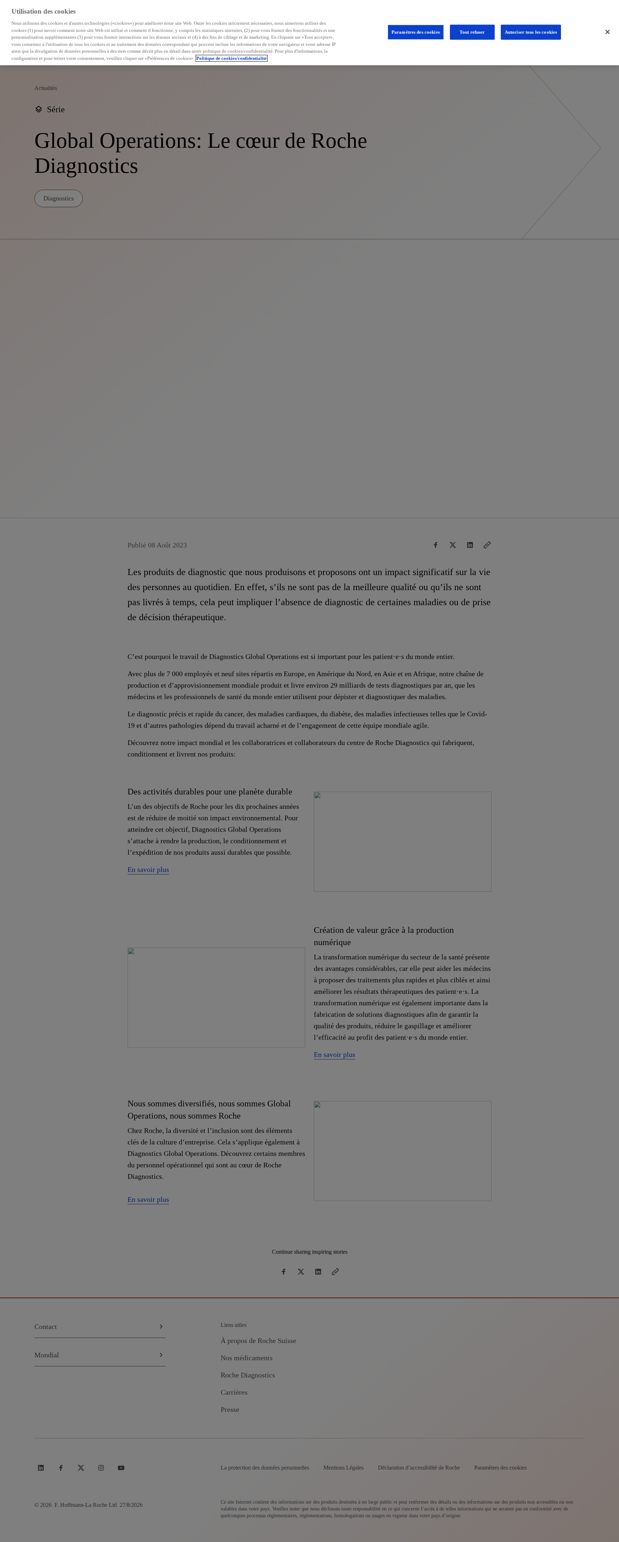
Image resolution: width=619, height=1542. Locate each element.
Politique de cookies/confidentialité (231, 58)
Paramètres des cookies (416, 32)
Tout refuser (472, 32)
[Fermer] (607, 32)
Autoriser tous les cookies (531, 32)
